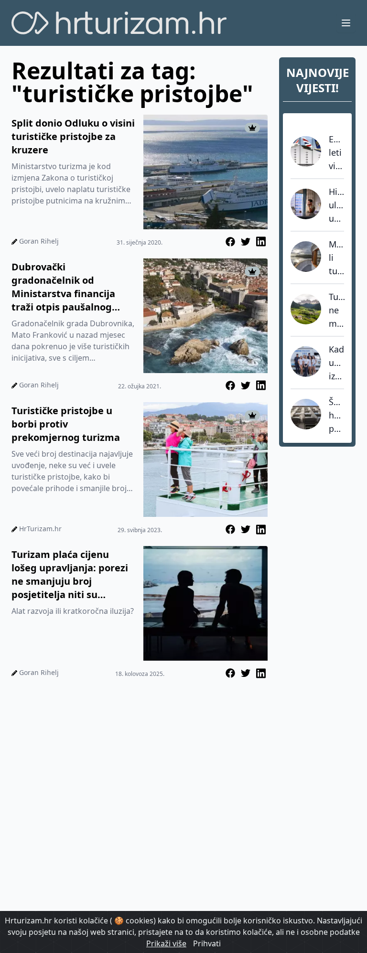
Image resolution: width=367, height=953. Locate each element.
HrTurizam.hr (40, 528)
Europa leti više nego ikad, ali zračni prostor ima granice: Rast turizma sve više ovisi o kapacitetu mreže (336, 152)
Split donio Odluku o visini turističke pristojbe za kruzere (73, 136)
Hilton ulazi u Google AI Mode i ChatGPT (336, 205)
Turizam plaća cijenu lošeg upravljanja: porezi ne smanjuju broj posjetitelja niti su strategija (69, 574)
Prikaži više (166, 943)
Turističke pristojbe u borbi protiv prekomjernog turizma (65, 424)
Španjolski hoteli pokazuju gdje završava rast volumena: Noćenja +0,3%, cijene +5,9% (336, 415)
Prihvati (207, 943)
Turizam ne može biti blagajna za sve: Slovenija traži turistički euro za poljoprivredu (337, 310)
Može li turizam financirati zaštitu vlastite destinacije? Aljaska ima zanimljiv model (336, 258)
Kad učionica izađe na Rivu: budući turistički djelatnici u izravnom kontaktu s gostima (336, 363)
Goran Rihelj (39, 241)
